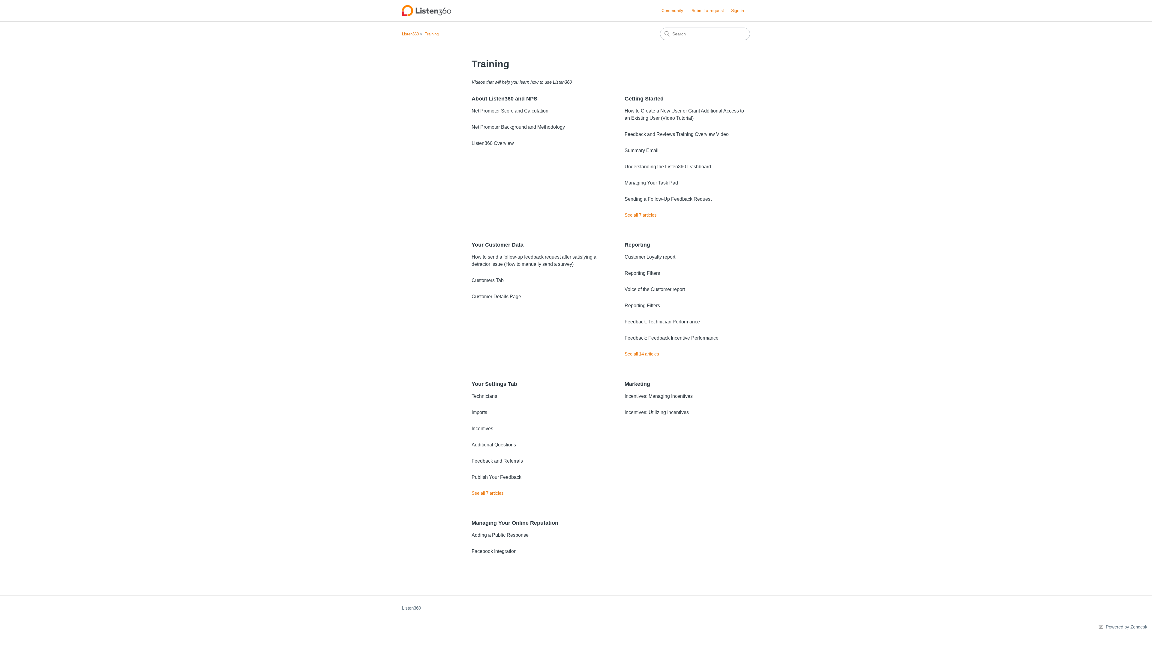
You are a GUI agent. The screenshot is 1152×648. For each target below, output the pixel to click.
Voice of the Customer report (655, 289)
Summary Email (641, 150)
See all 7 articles (641, 215)
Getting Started (644, 99)
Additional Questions (494, 444)
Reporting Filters (642, 273)
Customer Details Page (496, 296)
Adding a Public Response (500, 535)
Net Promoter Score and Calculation (510, 110)
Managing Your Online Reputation (515, 523)
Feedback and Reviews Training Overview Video (677, 134)
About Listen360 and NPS (504, 99)
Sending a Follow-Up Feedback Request (668, 199)
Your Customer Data (498, 245)
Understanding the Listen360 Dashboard (668, 166)
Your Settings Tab (494, 384)
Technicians (484, 396)
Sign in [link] (737, 10)
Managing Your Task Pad (651, 182)
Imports (479, 412)
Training (432, 34)
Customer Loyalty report (650, 257)
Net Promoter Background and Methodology (518, 127)
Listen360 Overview (493, 143)
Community (672, 10)
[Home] (426, 10)
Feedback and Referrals (497, 461)
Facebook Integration (494, 551)
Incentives (482, 428)
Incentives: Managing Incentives (659, 396)
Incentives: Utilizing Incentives (657, 412)
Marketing (637, 384)
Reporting (637, 245)
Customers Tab (488, 280)
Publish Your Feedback (496, 477)
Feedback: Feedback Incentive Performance (671, 337)
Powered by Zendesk (1127, 626)
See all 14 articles (642, 353)
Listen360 (410, 34)
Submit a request (708, 10)
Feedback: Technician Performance (662, 321)
